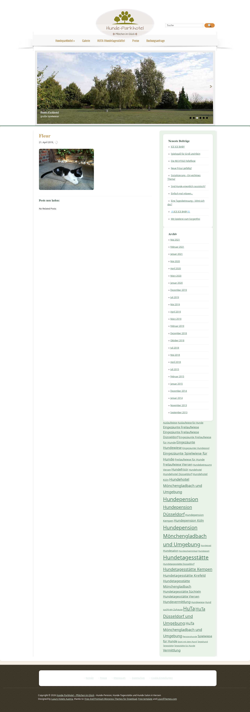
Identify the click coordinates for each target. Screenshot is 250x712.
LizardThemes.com (167, 698)
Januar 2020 (176, 282)
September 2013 (178, 412)
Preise (135, 41)
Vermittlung (172, 650)
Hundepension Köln (189, 520)
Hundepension (180, 499)
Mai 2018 (175, 354)
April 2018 (175, 362)
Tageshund (202, 641)
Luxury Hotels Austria (62, 698)
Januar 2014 (176, 398)
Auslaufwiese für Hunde (190, 422)
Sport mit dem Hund (187, 641)
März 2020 (175, 275)
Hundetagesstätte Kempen (187, 569)
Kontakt (90, 677)
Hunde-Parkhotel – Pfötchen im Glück (75, 695)
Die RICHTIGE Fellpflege (183, 161)
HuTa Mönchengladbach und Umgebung (182, 629)
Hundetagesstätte (186, 557)
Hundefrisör (179, 469)
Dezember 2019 (178, 290)
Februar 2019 (177, 326)
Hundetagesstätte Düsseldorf (178, 564)
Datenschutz (138, 677)
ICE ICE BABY (178, 146)
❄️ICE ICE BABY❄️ (180, 211)
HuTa (189, 608)
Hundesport (203, 551)
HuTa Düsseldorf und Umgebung (184, 616)
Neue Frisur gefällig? (181, 168)
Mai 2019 (175, 304)
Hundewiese (198, 602)
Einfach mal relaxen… (182, 193)
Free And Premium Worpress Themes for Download (111, 698)
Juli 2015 (174, 369)
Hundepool (206, 545)
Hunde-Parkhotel (49, 112)
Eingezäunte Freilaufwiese (181, 427)
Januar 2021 (176, 254)
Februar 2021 (177, 246)
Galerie (86, 41)
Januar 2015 (176, 383)
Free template (145, 698)
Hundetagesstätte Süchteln (182, 592)
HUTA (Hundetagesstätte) (111, 41)
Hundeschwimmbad (188, 551)
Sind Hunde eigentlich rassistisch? (188, 186)
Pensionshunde (190, 636)
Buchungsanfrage (155, 41)
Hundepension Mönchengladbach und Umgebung (185, 536)
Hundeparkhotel (65, 41)
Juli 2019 (174, 297)
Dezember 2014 (178, 390)
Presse (103, 677)
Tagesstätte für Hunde (184, 645)
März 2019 (175, 318)
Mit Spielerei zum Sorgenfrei (185, 218)
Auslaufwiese (170, 422)
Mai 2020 (175, 261)
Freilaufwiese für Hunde (190, 459)
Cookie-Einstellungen (162, 677)
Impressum (119, 677)
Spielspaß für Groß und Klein (185, 153)
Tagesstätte (168, 645)
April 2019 (175, 311)
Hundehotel (195, 469)
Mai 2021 (175, 239)
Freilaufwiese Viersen (177, 464)
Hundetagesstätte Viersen (181, 596)
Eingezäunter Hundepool (195, 448)
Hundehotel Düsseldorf (177, 474)
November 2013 (178, 405)
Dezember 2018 (178, 333)
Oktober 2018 (177, 340)
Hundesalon (170, 550)
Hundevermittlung (177, 602)
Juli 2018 (174, 347)
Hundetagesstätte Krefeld (184, 575)
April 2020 (175, 268)
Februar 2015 (177, 376)
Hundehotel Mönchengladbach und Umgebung (182, 485)
